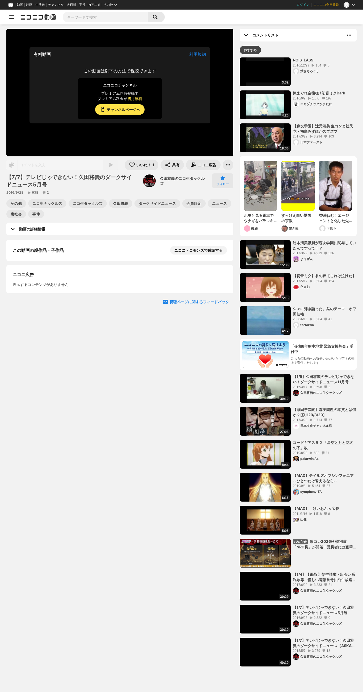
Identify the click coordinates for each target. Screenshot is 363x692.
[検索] (156, 17)
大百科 (71, 4)
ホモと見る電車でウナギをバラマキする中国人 (259, 218)
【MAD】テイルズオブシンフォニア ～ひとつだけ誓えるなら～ (325, 478)
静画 (29, 4)
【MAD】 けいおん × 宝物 (316, 508)
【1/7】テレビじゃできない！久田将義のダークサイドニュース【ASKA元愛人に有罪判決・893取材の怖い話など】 (324, 643)
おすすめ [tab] (250, 50)
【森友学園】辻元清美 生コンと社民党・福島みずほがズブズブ (323, 129)
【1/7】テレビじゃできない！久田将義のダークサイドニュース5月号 (323, 610)
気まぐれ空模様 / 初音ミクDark (319, 93)
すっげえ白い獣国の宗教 (296, 218)
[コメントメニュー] (349, 35)
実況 (82, 4)
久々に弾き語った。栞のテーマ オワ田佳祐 (324, 311)
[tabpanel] (298, 361)
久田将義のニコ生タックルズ (182, 181)
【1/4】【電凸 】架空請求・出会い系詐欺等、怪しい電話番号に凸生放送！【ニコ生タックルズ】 (324, 577)
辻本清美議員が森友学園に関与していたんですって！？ (324, 245)
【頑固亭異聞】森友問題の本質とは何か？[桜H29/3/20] (324, 412)
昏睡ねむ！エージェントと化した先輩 (334, 218)
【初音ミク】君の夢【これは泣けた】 (324, 275)
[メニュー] (228, 165)
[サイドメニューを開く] (11, 17)
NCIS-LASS (303, 60)
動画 (20, 4)
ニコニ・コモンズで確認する (198, 250)
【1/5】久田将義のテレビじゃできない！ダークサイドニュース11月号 (323, 379)
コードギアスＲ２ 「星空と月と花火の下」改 (323, 445)
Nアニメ (94, 4)
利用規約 (197, 54)
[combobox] (105, 17)
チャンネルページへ (123, 109)
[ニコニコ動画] (38, 17)
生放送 (40, 4)
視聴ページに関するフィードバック (199, 301)
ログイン (303, 4)
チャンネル (56, 4)
